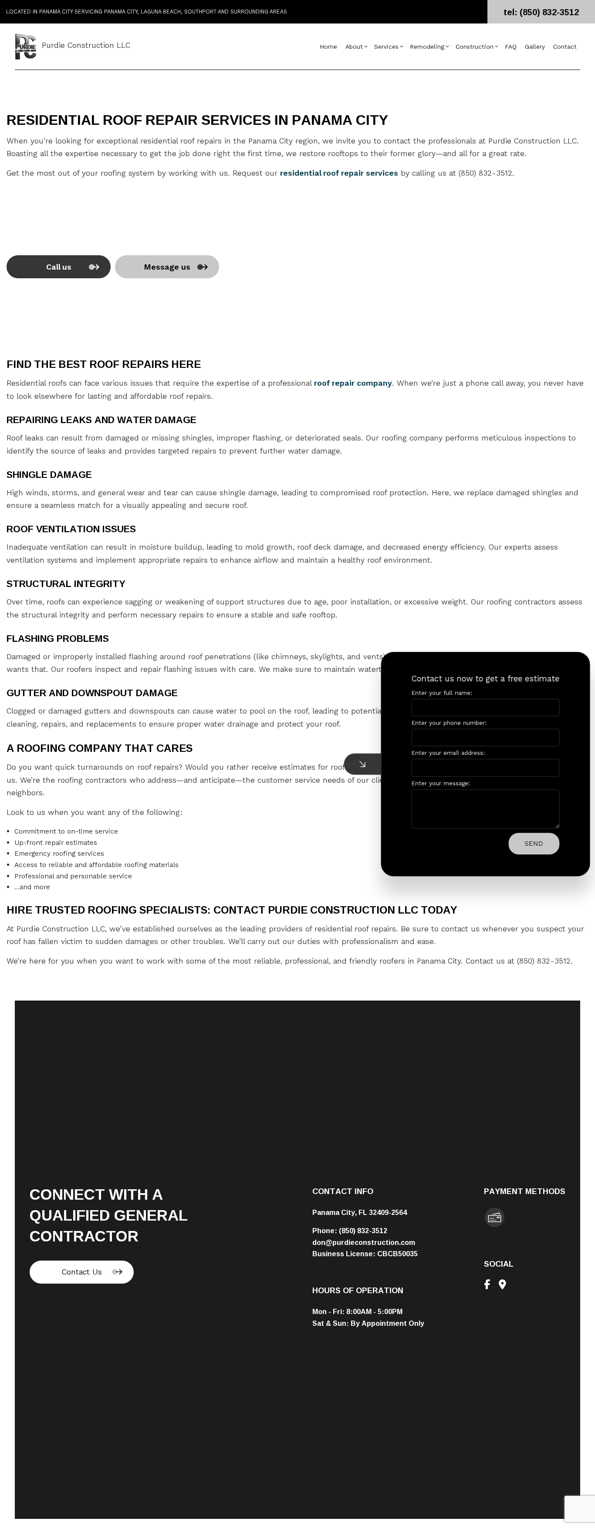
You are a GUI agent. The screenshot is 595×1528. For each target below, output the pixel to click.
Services (386, 46)
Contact (565, 46)
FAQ (511, 46)
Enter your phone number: (442, 723)
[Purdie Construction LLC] (26, 46)
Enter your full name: (435, 693)
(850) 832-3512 (363, 1230)
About (354, 46)
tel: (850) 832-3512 (541, 11)
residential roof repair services (339, 173)
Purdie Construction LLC (86, 45)
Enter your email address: (441, 753)
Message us (167, 267)
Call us (58, 267)
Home (328, 46)
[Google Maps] (502, 1285)
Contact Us (82, 1272)
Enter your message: (434, 783)
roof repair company (353, 383)
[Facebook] (487, 1285)
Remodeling (427, 46)
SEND (527, 843)
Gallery (535, 46)
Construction (475, 46)
